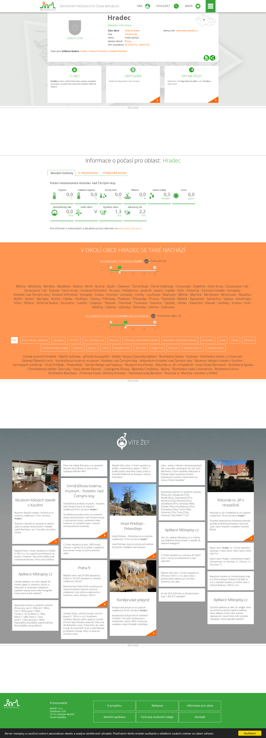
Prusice (154, 299)
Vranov (236, 303)
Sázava (228, 299)
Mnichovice (228, 295)
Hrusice (114, 290)
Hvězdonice (130, 290)
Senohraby (243, 299)
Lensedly (126, 295)
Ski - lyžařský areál (94, 340)
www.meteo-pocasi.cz (130, 228)
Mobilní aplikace (114, 717)
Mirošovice (211, 295)
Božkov (78, 286)
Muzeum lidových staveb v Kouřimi (218, 361)
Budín (111, 286)
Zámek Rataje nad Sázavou (103, 365)
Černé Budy (140, 286)
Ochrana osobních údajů (157, 717)
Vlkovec (210, 303)
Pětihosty (109, 299)
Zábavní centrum (193, 348)
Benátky (49, 286)
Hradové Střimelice (98, 51)
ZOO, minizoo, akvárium (35, 340)
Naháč (29, 299)
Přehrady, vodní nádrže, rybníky (141, 340)
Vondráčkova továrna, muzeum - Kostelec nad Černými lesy (96, 361)
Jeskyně (92, 348)
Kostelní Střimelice (118, 51)
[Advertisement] (133, 132)
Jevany (158, 290)
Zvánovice (168, 307)
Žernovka (139, 307)
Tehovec (110, 303)
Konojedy (233, 290)
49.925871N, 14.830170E (137, 44)
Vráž (247, 303)
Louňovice (153, 295)
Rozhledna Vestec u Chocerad (221, 356)
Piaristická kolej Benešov (145, 373)
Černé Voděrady (162, 286)
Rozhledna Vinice (226, 369)
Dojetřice (199, 286)
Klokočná (193, 290)
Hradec (119, 17)
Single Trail (157, 348)
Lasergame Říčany (116, 369)
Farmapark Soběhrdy (27, 365)
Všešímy (97, 307)
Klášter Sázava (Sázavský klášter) (134, 356)
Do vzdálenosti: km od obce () (117, 316)
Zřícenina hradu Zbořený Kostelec (102, 373)
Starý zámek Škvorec (87, 369)
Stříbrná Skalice (132, 30)
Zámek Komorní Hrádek (39, 356)
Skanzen (114, 340)
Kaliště (170, 290)
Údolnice (156, 303)
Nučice (55, 299)
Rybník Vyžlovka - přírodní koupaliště (84, 356)
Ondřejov (81, 299)
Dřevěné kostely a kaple (55, 348)
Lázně (105, 348)
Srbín (17, 303)
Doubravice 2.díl (35, 290)
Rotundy (78, 348)
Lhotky (139, 295)
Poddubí (124, 299)
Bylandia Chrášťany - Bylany (151, 369)
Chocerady (183, 286)
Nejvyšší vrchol (122, 348)
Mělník (182, 295)
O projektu (114, 705)
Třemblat (124, 303)
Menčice (196, 295)
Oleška (68, 299)
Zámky (234, 340)
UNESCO (74, 340)
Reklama (157, 705)
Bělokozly (34, 286)
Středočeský (131, 34)
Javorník (146, 290)
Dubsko (54, 290)
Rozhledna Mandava (62, 373)
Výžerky (111, 307)
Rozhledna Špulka (240, 365)
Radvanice (197, 299)
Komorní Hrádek (213, 290)
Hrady (222, 340)
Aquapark (58, 340)
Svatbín (82, 303)
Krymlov (112, 295)
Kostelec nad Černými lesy (31, 295)
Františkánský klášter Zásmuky (49, 369)
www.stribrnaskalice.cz (187, 30)
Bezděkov (64, 286)
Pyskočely (168, 299)
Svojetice (96, 303)
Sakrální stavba (216, 348)
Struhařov (67, 303)
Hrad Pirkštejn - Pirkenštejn (63, 365)
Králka (99, 295)
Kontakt (200, 717)
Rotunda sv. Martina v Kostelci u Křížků (191, 373)
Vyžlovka (124, 307)
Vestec (182, 303)
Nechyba (43, 299)
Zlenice (153, 307)
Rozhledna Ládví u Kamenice (192, 369)
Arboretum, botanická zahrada (180, 340)
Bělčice (21, 286)
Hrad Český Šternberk (211, 365)
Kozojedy (86, 295)
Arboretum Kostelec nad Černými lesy (166, 361)
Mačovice (169, 295)
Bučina (100, 286)
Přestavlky (139, 299)
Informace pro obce (200, 705)
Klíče (180, 290)
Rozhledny (208, 340)
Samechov (214, 299)
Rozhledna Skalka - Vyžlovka (178, 356)
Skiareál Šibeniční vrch (37, 361)
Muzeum (173, 348)
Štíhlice (29, 303)
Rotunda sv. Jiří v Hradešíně (174, 365)
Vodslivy (223, 303)
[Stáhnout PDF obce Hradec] (206, 58)
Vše (14, 340)
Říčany (128, 41)
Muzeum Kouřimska (139, 365)
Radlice (182, 299)
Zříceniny (249, 340)
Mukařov (245, 295)
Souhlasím (250, 733)
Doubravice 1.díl (237, 286)
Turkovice (140, 303)
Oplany (95, 299)
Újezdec (169, 303)
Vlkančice (196, 303)
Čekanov (124, 286)
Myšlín (18, 299)
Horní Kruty (70, 290)
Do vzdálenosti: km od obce (121, 261)
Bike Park (141, 348)
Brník (89, 286)
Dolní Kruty (215, 286)
